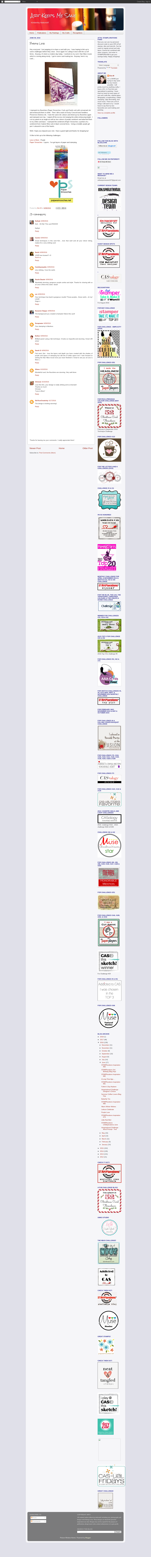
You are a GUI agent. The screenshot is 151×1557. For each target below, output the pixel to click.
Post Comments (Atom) (47, 453)
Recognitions (77, 33)
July (103, 1059)
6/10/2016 (44, 369)
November (106, 1048)
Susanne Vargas (41, 311)
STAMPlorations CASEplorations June (109, 1123)
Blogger (88, 1538)
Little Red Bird (106, 1120)
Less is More (34, 140)
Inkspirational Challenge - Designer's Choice (110, 1090)
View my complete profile (106, 113)
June (104, 1062)
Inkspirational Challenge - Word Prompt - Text (110, 1128)
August (104, 1057)
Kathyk (37, 221)
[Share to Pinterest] (65, 208)
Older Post (88, 448)
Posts (34, 1517)
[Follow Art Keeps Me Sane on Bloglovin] (107, 147)
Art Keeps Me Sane (53, 15)
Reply (37, 231)
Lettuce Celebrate (107, 1109)
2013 (102, 1154)
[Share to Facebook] (63, 208)
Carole (37, 238)
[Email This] (57, 208)
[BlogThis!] (59, 208)
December (106, 1045)
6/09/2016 (44, 221)
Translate (114, 68)
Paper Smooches (36, 142)
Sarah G (38, 350)
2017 (102, 1039)
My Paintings (54, 33)
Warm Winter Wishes (108, 1106)
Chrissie (38, 382)
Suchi (37, 252)
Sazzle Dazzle (40, 279)
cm (36, 294)
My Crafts (66, 33)
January (105, 1144)
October (105, 1051)
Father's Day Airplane (108, 1086)
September (106, 1054)
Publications (41, 33)
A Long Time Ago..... (108, 1079)
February (105, 1142)
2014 (102, 1151)
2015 (102, 1148)
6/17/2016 (52, 400)
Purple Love (105, 1112)
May (103, 1133)
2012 (102, 1157)
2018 (102, 1037)
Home (32, 33)
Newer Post (35, 448)
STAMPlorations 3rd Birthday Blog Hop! (108, 1070)
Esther (37, 336)
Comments (36, 1521)
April (103, 1136)
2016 (102, 1042)
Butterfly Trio (105, 1099)
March (104, 1139)
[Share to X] (61, 208)
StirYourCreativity (41, 400)
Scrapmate (39, 323)
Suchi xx (38, 257)
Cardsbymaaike (41, 267)
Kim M (112, 76)
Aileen (37, 369)
